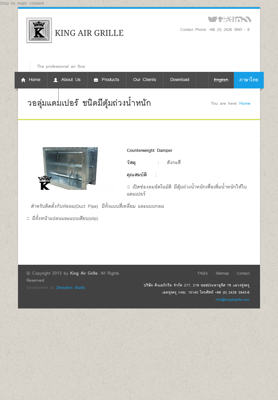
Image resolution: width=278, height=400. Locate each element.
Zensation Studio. (71, 287)
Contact (243, 273)
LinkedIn (237, 19)
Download (179, 80)
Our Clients (144, 80)
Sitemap (222, 273)
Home (245, 103)
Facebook (220, 19)
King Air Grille (84, 273)
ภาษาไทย (248, 80)
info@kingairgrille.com (233, 300)
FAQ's (203, 273)
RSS (246, 19)
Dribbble (228, 19)
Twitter (212, 19)
